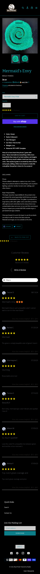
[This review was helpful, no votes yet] (32, 319)
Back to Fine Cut (21, 237)
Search (6, 507)
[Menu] (36, 7)
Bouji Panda (17, 567)
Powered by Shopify (26, 567)
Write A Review (20, 270)
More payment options (20, 127)
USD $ (19, 546)
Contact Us (8, 513)
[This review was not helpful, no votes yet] (35, 319)
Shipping (5, 85)
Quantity (4, 101)
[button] (15, 82)
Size (3, 93)
